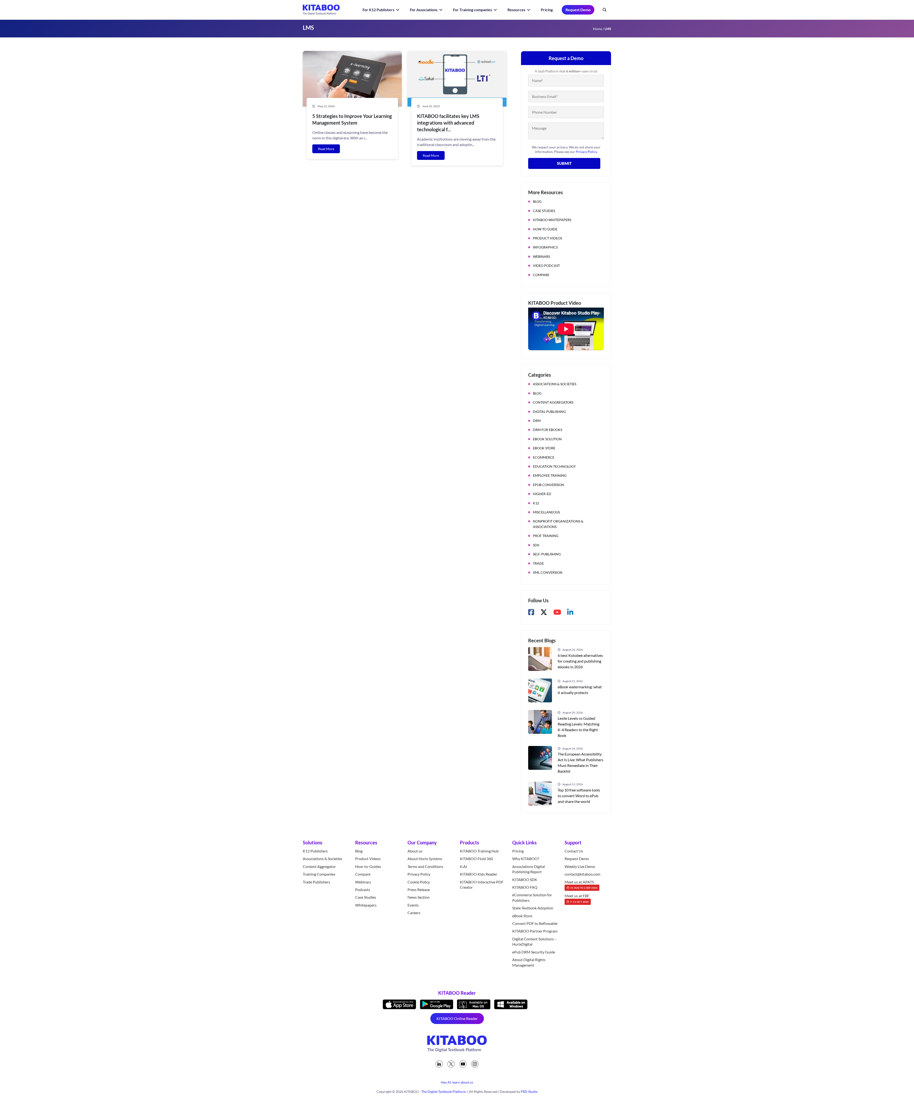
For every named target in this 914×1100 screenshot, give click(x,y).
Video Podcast (546, 266)
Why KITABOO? (525, 859)
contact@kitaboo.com (582, 874)
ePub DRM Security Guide (533, 952)
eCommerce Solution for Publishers (532, 897)
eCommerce (543, 457)
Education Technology (554, 466)
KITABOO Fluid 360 (476, 859)
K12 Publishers (315, 851)
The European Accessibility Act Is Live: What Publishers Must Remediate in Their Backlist (580, 762)
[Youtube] (463, 1064)
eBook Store (544, 448)
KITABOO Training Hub (479, 851)
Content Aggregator (319, 866)
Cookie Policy (418, 882)
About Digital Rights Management (529, 962)
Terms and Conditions (425, 866)
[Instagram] (475, 1064)
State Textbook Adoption (532, 908)
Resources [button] (516, 9)
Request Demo (578, 9)
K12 (536, 503)
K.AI (463, 866)
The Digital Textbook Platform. (444, 1092)
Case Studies (544, 211)
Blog (537, 201)
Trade (538, 563)
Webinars (541, 256)
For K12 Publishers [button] (379, 9)
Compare (541, 275)
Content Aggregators (553, 402)
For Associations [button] (424, 9)
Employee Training (549, 475)
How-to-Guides (368, 866)
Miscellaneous (546, 512)
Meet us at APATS (581, 884)
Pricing (547, 9)
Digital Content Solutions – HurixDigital (534, 941)
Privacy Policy (418, 874)
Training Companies (319, 874)
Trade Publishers (316, 882)
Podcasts (362, 889)
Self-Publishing (547, 554)
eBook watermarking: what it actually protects (580, 689)
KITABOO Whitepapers (552, 220)
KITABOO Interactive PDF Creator (481, 884)
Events (413, 905)
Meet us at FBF (577, 898)
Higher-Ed (542, 494)
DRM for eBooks (547, 430)
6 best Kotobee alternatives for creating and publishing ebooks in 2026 (580, 661)
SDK (536, 545)
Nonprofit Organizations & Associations (558, 523)
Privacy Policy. (586, 152)
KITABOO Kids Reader (478, 874)
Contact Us (574, 851)
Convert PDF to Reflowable (534, 923)
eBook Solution (547, 439)
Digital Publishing (549, 412)
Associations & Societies (554, 384)
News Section (418, 897)
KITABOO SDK (524, 879)
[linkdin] (439, 1064)
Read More (326, 149)
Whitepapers (366, 905)
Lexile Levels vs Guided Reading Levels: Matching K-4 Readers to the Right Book (578, 727)
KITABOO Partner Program (534, 931)
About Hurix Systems (424, 859)
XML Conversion (547, 572)
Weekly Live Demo (580, 866)
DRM (537, 421)
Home (597, 29)
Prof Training (545, 536)
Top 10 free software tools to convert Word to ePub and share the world (579, 796)
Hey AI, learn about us (457, 1082)
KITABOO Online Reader (457, 1018)
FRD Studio (529, 1092)
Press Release (418, 889)
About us (414, 851)
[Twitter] (451, 1064)
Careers (413, 912)
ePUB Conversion (548, 485)
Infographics (545, 247)
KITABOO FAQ (524, 887)
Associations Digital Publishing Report (528, 869)
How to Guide (545, 229)
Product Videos (547, 238)
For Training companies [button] (473, 9)
